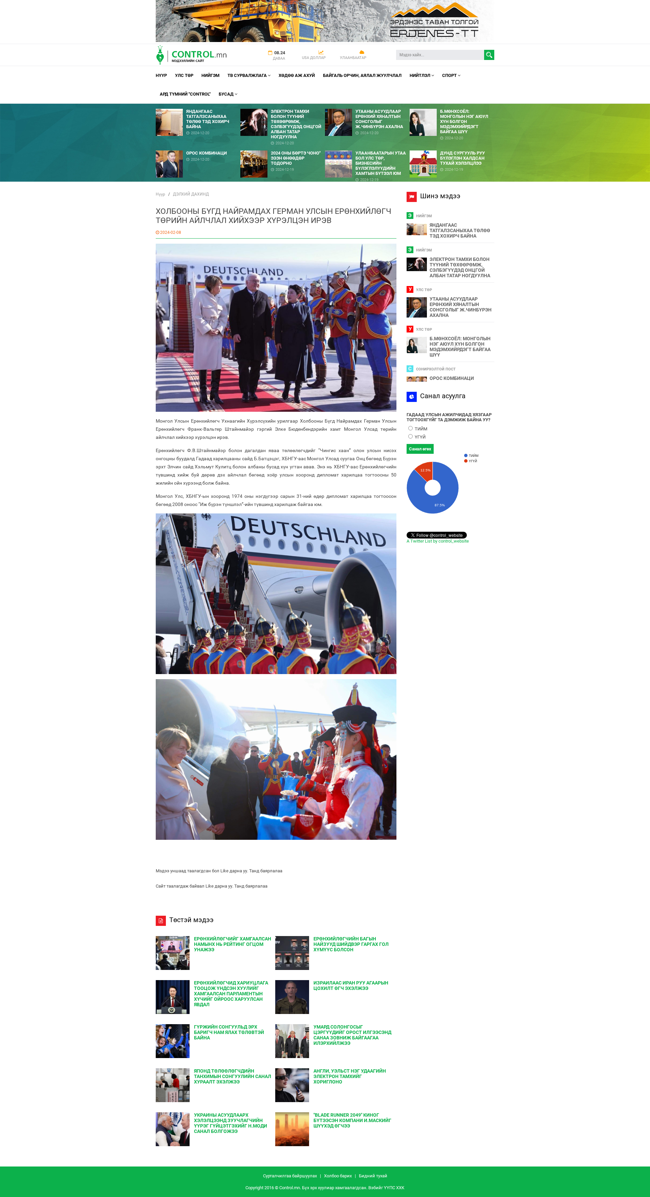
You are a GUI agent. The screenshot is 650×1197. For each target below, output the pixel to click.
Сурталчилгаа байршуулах (290, 1175)
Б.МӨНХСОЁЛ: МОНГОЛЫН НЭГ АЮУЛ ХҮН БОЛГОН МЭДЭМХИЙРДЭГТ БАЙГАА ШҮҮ (460, 347)
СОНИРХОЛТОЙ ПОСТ (436, 369)
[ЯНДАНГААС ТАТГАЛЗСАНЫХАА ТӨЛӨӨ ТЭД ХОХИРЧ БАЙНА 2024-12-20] (198, 106)
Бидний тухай (373, 1175)
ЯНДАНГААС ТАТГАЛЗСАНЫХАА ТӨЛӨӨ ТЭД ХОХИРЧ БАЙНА (460, 230)
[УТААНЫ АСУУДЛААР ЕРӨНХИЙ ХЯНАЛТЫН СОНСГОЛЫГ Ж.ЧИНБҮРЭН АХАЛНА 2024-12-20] (367, 106)
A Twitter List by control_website (438, 541)
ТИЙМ (420, 428)
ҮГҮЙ (420, 437)
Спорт (450, 75)
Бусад (227, 94)
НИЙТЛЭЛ (420, 75)
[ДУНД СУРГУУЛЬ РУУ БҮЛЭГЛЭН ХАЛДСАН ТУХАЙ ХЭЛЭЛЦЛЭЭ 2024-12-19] (452, 147)
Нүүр (161, 75)
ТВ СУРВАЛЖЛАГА (248, 75)
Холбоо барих (338, 1175)
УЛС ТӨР (184, 75)
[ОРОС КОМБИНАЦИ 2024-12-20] (198, 147)
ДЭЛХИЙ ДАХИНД (191, 194)
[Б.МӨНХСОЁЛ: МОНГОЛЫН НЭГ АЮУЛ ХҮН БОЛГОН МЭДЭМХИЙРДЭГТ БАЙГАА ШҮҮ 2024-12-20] (452, 106)
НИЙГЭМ (210, 75)
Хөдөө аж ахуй (297, 75)
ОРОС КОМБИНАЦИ (452, 378)
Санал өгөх (420, 448)
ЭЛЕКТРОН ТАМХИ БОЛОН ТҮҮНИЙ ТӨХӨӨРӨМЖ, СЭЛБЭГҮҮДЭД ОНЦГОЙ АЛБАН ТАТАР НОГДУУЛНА (460, 267)
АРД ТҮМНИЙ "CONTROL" (185, 94)
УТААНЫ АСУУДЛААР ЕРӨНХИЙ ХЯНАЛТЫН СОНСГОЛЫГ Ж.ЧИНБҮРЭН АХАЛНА (461, 307)
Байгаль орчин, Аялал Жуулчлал (362, 75)
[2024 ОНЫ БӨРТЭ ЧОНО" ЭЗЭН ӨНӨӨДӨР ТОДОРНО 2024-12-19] (282, 147)
